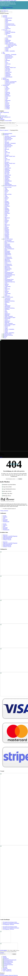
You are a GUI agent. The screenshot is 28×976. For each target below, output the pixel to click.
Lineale (6, 39)
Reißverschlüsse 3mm (12, 45)
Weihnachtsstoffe (8, 76)
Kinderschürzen (8, 254)
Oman (6, 101)
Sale (3, 52)
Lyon (6, 99)
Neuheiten (5, 517)
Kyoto (6, 97)
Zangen (6, 49)
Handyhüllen (7, 245)
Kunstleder (7, 66)
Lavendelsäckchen (8, 258)
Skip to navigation (4, 0)
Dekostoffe (7, 60)
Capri (6, 86)
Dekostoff (7, 88)
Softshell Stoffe (8, 72)
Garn (6, 34)
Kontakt (4, 515)
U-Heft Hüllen (8, 286)
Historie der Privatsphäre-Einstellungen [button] (11, 923)
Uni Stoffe (7, 108)
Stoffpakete (7, 73)
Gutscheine (5, 15)
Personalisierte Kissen (9, 23)
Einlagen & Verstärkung (10, 32)
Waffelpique (7, 75)
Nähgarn (9, 35)
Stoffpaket (7, 106)
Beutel (6, 242)
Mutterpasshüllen (8, 268)
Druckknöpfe (8, 31)
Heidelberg (7, 92)
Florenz (6, 89)
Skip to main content (12, 0)
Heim (1, 457)
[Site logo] (4, 10)
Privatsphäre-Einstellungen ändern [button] (10, 922)
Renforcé (7, 104)
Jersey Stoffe (7, 64)
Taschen (7, 27)
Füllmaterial (7, 33)
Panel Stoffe (7, 69)
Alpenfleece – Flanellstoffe (10, 54)
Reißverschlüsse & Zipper (10, 44)
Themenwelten (6, 79)
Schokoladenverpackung (10, 25)
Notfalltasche (7, 270)
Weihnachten (8, 28)
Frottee (6, 62)
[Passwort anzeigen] (17, 125)
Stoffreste (5, 78)
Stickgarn (10, 36)
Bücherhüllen (7, 244)
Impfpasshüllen (8, 20)
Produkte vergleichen (7, 969)
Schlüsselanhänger (8, 273)
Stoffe (4, 53)
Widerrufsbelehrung (7, 538)
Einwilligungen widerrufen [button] (8, 924)
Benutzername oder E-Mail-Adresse (8, 122)
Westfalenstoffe (6, 85)
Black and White (8, 187)
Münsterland (7, 100)
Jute (6, 65)
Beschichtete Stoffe (9, 56)
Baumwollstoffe (8, 55)
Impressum (5, 535)
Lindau (6, 98)
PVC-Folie (7, 71)
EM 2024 (7, 80)
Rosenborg (7, 105)
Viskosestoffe (8, 74)
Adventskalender (8, 18)
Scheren (7, 48)
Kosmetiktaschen (8, 257)
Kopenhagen (7, 95)
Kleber (6, 38)
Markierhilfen (8, 40)
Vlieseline (7, 178)
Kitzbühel (7, 94)
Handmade (5, 16)
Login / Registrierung (7, 970)
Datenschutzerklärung (7, 537)
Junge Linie (7, 93)
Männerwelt (7, 259)
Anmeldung (3, 127)
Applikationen (7, 298)
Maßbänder (7, 41)
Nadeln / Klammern (9, 42)
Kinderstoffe (7, 84)
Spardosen (7, 284)
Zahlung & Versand (7, 539)
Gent (6, 91)
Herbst (6, 19)
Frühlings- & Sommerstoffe (10, 81)
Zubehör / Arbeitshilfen (10, 51)
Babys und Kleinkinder (9, 241)
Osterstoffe (7, 68)
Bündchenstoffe (8, 58)
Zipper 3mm (10, 46)
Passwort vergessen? (4, 130)
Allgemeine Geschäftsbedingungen (10, 536)
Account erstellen (8, 120)
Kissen (6, 21)
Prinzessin (7, 102)
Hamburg (6, 201)
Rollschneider (8, 47)
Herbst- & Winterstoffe (10, 82)
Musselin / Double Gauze (10, 67)
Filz (6, 61)
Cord (6, 59)
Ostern (6, 22)
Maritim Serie (7, 260)
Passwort (2, 125)
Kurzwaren (5, 29)
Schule (6, 26)
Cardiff (6, 87)
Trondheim (7, 107)
